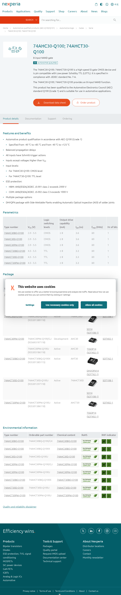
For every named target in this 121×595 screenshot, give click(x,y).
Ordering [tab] (67, 118)
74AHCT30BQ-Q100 (14, 251)
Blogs (104, 11)
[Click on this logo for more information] (90, 441)
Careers (72, 11)
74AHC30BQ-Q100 (14, 233)
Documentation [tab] (33, 118)
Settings (30, 305)
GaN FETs (8, 569)
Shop (61, 11)
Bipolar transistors (12, 546)
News (94, 11)
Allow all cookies (93, 305)
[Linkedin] (91, 531)
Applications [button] (23, 11)
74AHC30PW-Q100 (14, 245)
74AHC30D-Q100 (13, 239)
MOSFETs (8, 561)
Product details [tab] (11, 118)
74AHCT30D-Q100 (13, 257)
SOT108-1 (108, 316)
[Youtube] (115, 531)
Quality (38, 11)
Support (50, 11)
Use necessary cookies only (60, 305)
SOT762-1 (108, 358)
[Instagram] (107, 531)
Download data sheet (55, 102)
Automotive (9, 580)
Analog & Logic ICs (12, 576)
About (84, 11)
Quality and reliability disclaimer (19, 506)
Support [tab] (52, 118)
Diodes (6, 550)
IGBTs (6, 572)
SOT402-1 (108, 338)
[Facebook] (99, 531)
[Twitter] (83, 531)
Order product (87, 102)
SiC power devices (12, 565)
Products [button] (7, 11)
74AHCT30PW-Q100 (14, 263)
